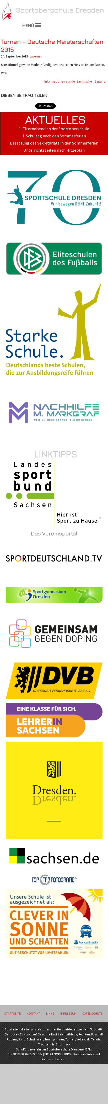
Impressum (68, 1013)
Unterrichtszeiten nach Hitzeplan (54, 150)
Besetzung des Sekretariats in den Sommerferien (54, 143)
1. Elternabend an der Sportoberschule (54, 128)
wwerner (36, 56)
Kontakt (33, 1013)
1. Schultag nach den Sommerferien (54, 135)
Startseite (12, 1013)
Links (50, 1013)
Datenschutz (92, 1013)
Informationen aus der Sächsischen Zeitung (74, 81)
